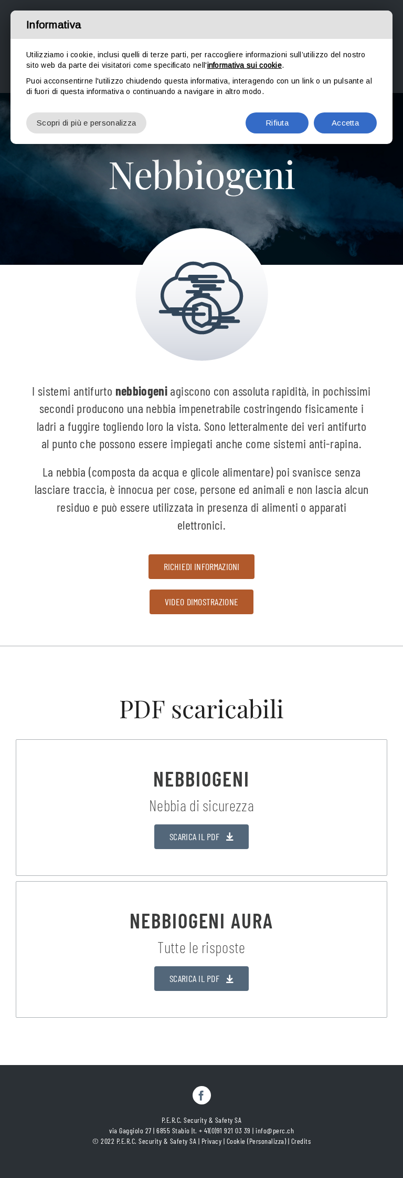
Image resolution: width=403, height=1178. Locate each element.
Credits (301, 1140)
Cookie (236, 1140)
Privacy (212, 1140)
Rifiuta (277, 122)
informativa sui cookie (244, 65)
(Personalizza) (266, 1140)
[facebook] (202, 1095)
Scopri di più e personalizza (86, 122)
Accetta (345, 122)
